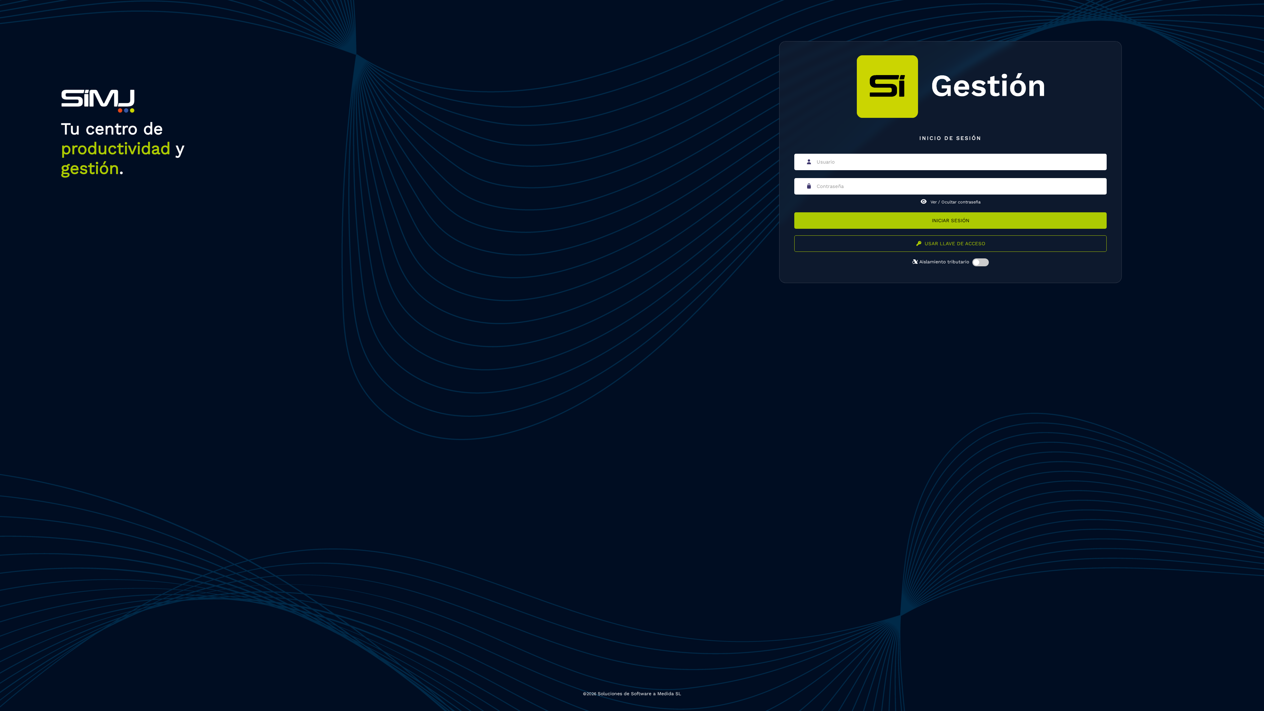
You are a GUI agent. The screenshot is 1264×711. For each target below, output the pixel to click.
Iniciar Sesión (950, 221)
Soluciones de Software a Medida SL (639, 693)
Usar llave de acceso (955, 244)
